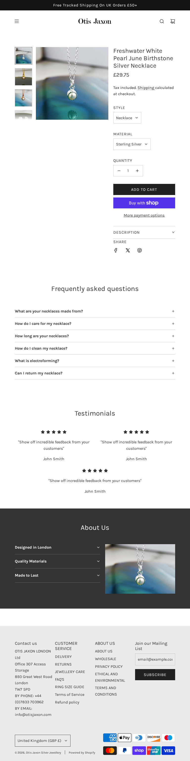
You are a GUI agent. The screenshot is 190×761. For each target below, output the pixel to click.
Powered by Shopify (82, 752)
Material (122, 134)
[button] (40, 83)
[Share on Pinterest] (139, 251)
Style (119, 107)
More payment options (144, 215)
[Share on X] (127, 251)
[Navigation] (16, 21)
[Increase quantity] (137, 170)
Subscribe (155, 674)
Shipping (146, 87)
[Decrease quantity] (119, 170)
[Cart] (172, 21)
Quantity (122, 160)
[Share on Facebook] (115, 251)
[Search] (161, 21)
